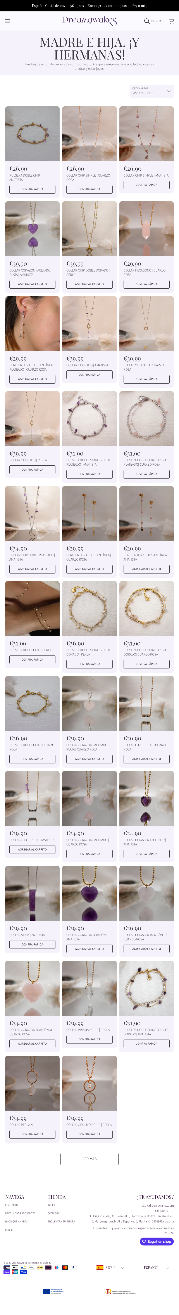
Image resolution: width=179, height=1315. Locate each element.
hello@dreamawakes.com (157, 1205)
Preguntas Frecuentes (20, 1213)
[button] (7, 21)
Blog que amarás (16, 1222)
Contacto (11, 1205)
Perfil (9, 1230)
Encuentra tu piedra (61, 1222)
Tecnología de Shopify (39, 1263)
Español (152, 1267)
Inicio (51, 1205)
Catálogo (54, 1213)
